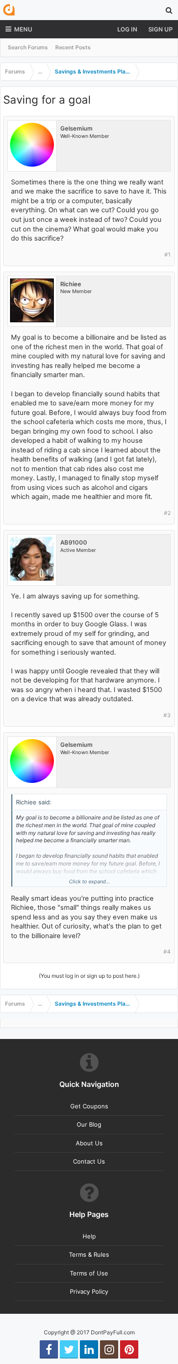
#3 (167, 715)
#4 (167, 951)
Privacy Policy (89, 1291)
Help (89, 1236)
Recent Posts (73, 47)
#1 (167, 254)
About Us (89, 1143)
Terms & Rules (89, 1254)
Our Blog (89, 1124)
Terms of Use (89, 1273)
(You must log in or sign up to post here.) (89, 975)
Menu (23, 29)
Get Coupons (89, 1106)
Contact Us (89, 1161)
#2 (167, 512)
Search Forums (28, 47)
